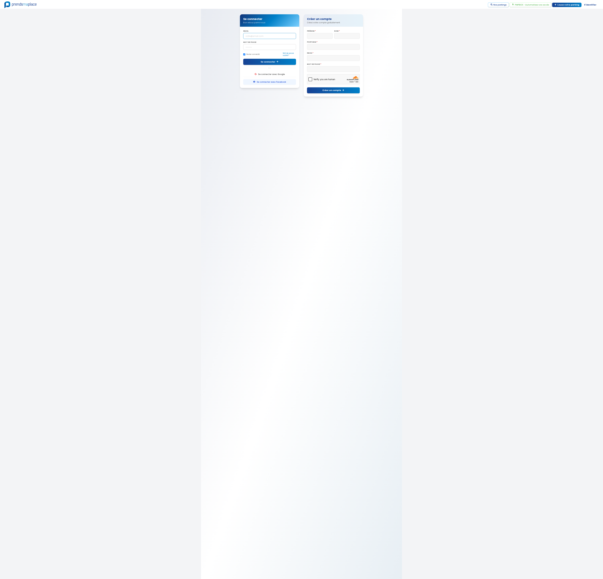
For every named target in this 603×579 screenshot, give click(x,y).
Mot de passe (249, 42)
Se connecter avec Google (271, 74)
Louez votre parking (568, 4)
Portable (311, 42)
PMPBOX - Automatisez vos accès (532, 4)
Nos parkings (500, 4)
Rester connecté (253, 54)
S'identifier (590, 4)
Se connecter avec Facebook (271, 82)
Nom (336, 31)
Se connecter (268, 61)
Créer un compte (331, 90)
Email (245, 31)
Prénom (311, 31)
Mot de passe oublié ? (288, 54)
